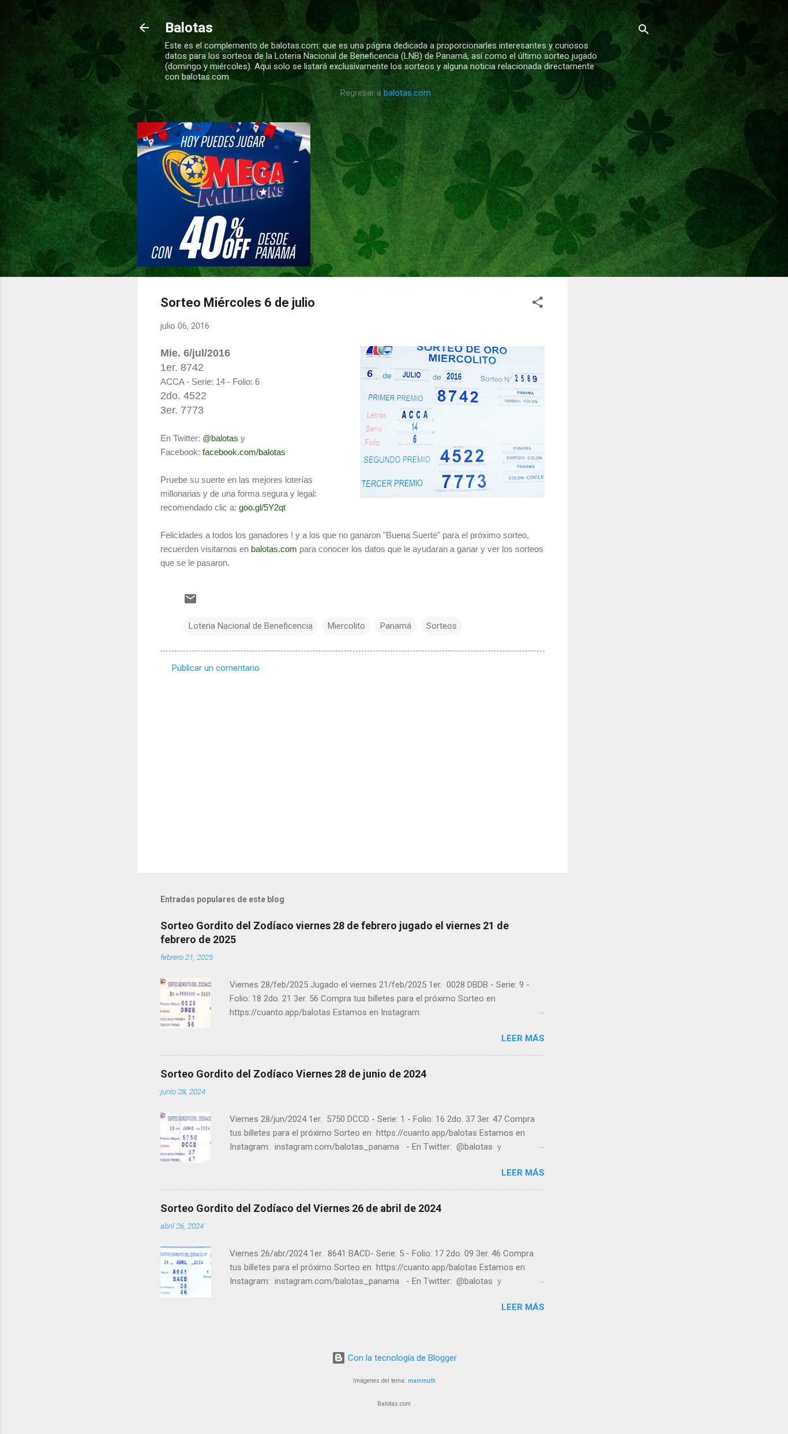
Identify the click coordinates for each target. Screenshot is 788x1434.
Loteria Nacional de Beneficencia (251, 626)
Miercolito (346, 626)
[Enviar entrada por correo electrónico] (190, 603)
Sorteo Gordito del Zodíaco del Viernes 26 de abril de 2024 (300, 1208)
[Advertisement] (614, 295)
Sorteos (441, 626)
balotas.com (407, 93)
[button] (538, 304)
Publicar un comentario (216, 668)
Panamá (395, 626)
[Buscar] (644, 31)
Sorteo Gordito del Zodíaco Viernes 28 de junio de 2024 (293, 1074)
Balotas (189, 28)
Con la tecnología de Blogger (401, 1358)
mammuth (422, 1380)
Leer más (523, 1038)
